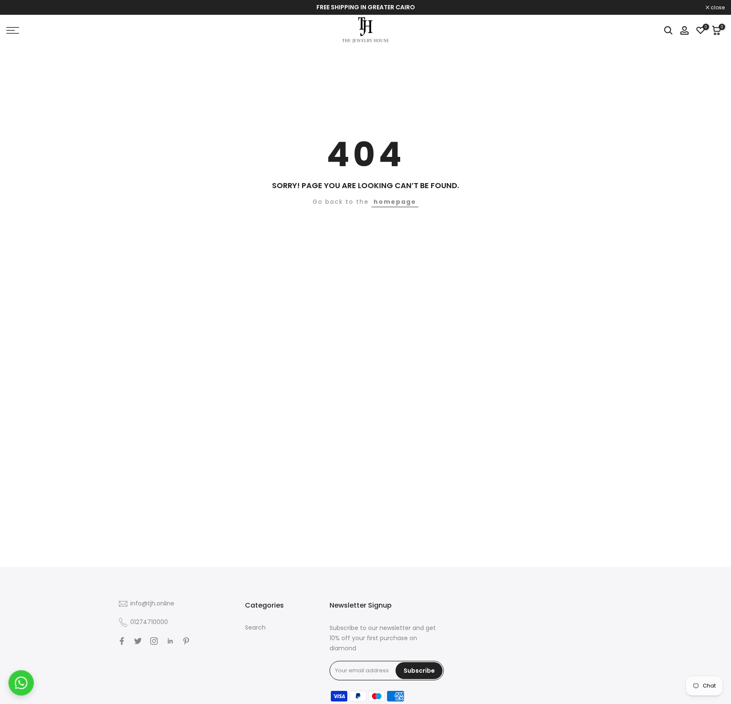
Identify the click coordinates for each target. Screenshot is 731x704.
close (17, 7)
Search (255, 627)
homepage (395, 201)
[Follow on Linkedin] (170, 641)
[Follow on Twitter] (138, 641)
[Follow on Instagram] (154, 641)
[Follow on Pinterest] (186, 641)
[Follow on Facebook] (122, 641)
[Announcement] (365, 8)
